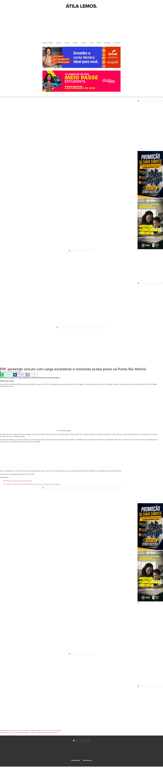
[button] (6, 375)
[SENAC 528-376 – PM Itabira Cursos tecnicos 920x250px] (81, 67)
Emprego (107, 43)
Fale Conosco (87, 760)
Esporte (67, 43)
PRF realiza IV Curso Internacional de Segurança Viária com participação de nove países (31, 484)
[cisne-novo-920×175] (81, 488)
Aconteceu (116, 43)
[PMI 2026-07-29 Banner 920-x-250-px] (81, 91)
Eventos (83, 43)
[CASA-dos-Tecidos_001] (81, 251)
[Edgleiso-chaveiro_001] (150, 197)
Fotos (91, 43)
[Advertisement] (81, 26)
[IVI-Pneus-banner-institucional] (150, 283)
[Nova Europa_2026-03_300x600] (150, 101)
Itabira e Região (48, 43)
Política (75, 43)
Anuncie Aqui (75, 760)
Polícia (99, 43)
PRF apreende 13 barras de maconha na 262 (17, 481)
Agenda (58, 43)
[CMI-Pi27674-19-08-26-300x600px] (150, 249)
